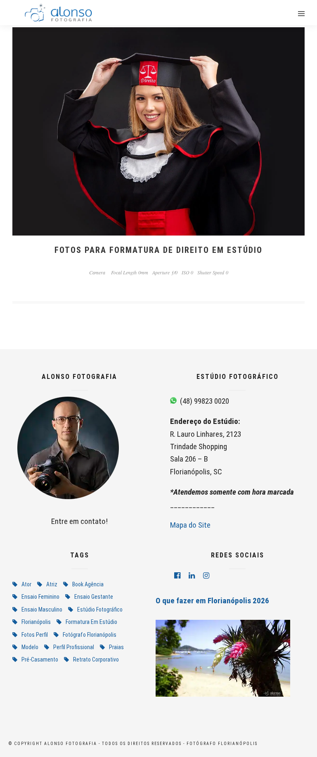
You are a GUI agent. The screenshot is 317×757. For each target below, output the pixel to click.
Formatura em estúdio (91, 622)
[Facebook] (177, 575)
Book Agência (88, 584)
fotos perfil (34, 634)
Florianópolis (36, 622)
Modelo (29, 647)
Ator (26, 584)
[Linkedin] (192, 575)
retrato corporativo (96, 659)
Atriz (51, 584)
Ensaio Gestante (93, 596)
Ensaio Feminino (40, 596)
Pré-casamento (39, 659)
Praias (116, 647)
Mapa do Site (190, 525)
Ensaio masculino (41, 609)
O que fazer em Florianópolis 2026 (212, 600)
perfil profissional (73, 647)
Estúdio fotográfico (100, 609)
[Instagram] (206, 575)
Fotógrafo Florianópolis (89, 634)
